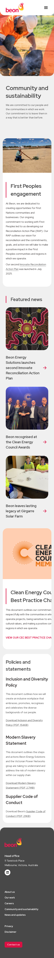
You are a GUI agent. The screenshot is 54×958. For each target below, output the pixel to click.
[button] (13, 945)
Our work (10, 897)
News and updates (15, 914)
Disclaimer (10, 931)
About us (10, 891)
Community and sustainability (21, 909)
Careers (9, 903)
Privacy (9, 926)
